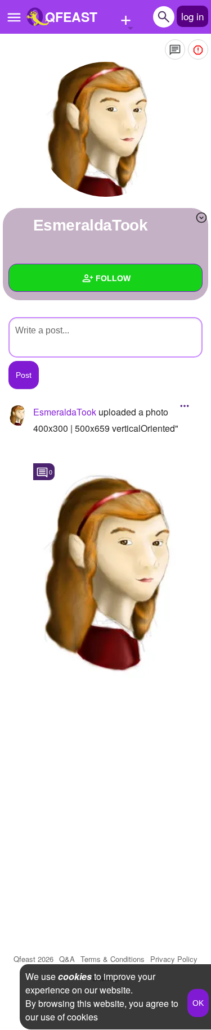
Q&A (67, 959)
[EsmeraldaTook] (105, 129)
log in (192, 16)
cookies (75, 976)
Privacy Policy (173, 959)
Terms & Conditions (112, 959)
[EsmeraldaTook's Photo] (118, 567)
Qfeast (33, 959)
